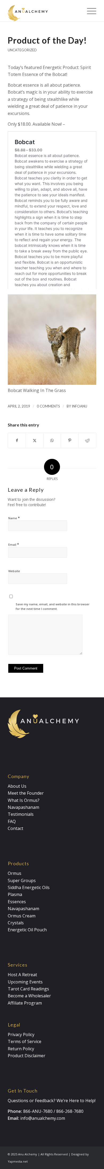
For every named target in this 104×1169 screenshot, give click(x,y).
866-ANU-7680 (38, 1111)
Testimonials (21, 814)
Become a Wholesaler (29, 996)
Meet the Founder (26, 793)
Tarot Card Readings (28, 989)
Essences (17, 902)
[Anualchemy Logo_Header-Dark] (43, 10)
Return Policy (21, 1049)
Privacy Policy (21, 1034)
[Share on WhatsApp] (52, 440)
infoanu (79, 406)
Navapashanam (23, 807)
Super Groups (22, 880)
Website (14, 571)
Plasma (15, 894)
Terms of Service (24, 1041)
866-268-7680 (69, 1111)
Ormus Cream (21, 916)
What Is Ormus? (23, 800)
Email (13, 544)
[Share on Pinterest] (69, 440)
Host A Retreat (22, 975)
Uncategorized (22, 50)
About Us (17, 786)
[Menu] (89, 10)
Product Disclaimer (26, 1056)
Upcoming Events (25, 982)
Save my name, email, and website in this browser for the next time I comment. (53, 606)
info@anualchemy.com (42, 1118)
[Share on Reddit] (87, 440)
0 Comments (48, 406)
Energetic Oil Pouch (27, 930)
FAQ (12, 821)
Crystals (16, 923)
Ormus (14, 873)
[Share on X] (34, 440)
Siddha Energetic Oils (29, 887)
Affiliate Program (25, 1003)
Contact (15, 828)
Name (14, 518)
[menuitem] (89, 10)
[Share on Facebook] (17, 440)
